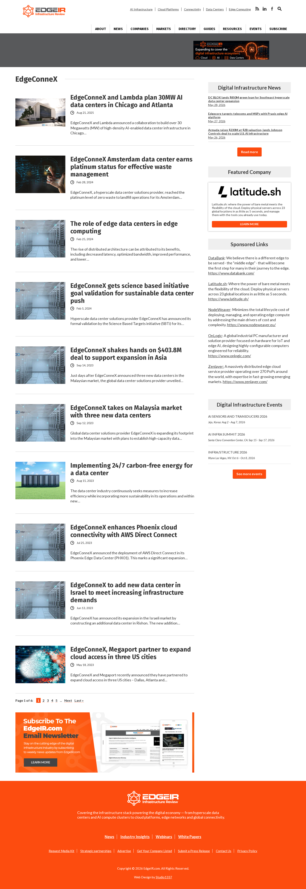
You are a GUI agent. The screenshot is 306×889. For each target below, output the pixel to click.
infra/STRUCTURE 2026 (231, 455)
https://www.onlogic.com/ (229, 355)
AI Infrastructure (141, 9)
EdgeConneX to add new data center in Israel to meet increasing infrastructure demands (127, 592)
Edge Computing (240, 9)
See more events (249, 474)
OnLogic (215, 335)
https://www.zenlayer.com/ (245, 381)
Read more (249, 152)
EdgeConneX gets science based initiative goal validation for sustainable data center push (132, 293)
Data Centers (215, 9)
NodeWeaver (219, 309)
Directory (187, 29)
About (100, 29)
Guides (209, 29)
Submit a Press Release (194, 851)
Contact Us (223, 851)
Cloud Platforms (168, 9)
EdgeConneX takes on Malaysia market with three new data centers (126, 411)
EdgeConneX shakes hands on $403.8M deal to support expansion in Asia (126, 353)
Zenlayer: (216, 366)
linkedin (264, 8)
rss (257, 8)
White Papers (189, 836)
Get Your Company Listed (154, 851)
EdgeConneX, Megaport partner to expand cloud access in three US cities (130, 653)
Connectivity (192, 9)
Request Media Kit (61, 851)
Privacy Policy (247, 851)
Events (256, 29)
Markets (163, 29)
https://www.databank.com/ (231, 273)
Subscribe (278, 29)
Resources (232, 29)
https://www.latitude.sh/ (228, 299)
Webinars (164, 836)
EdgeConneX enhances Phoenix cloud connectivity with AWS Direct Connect (123, 531)
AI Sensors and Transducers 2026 (237, 419)
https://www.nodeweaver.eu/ (251, 324)
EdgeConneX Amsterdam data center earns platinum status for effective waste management (131, 167)
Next (68, 700)
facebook (272, 8)
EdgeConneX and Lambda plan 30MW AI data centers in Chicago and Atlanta (126, 101)
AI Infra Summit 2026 (241, 437)
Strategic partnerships (95, 851)
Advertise (124, 851)
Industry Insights (135, 836)
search (279, 8)
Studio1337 (164, 877)
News (118, 29)
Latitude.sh (217, 283)
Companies (140, 29)
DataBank (216, 258)
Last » (79, 700)
